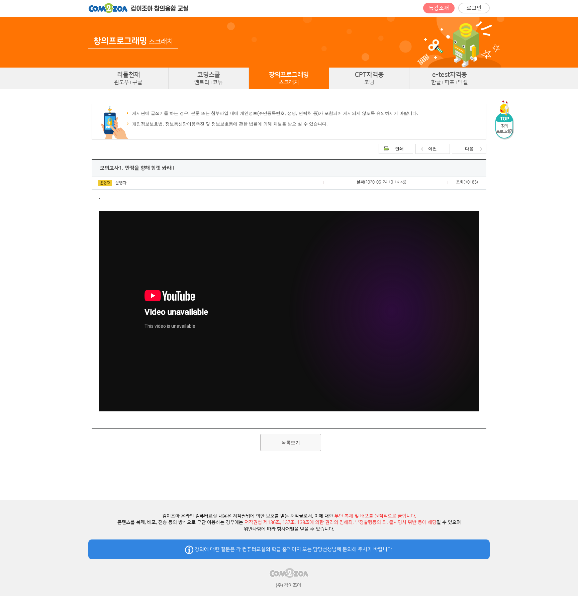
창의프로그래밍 (289, 78)
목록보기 (290, 442)
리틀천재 (128, 78)
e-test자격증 (449, 78)
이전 (432, 148)
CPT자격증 (369, 78)
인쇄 (399, 148)
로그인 (474, 8)
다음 (469, 148)
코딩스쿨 (208, 78)
